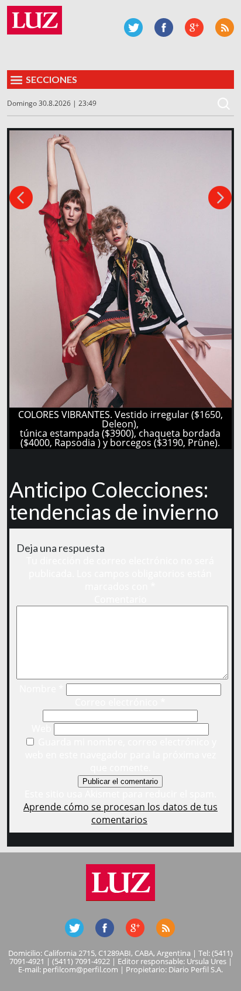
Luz (34, 20)
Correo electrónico (120, 702)
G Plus (194, 27)
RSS (224, 27)
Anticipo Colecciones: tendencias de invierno (114, 500)
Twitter (133, 27)
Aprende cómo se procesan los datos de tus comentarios (120, 813)
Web (41, 728)
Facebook (163, 27)
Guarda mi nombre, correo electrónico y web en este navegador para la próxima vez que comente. (121, 755)
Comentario (120, 599)
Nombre (41, 688)
